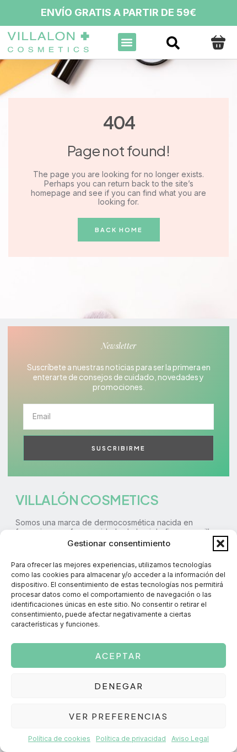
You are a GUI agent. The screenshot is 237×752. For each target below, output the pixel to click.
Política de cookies (59, 738)
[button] (220, 543)
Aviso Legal (190, 738)
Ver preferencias (118, 716)
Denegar (118, 685)
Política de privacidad (131, 738)
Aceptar (118, 655)
